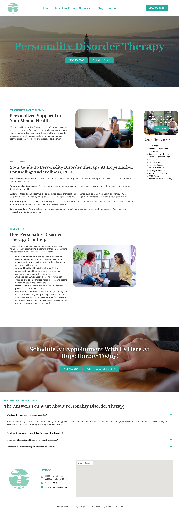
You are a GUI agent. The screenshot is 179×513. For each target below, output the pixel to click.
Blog (100, 8)
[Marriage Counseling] (162, 170)
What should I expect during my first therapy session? (31, 447)
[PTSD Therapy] (162, 176)
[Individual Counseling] (162, 165)
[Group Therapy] (162, 162)
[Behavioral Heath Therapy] (162, 154)
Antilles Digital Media (115, 506)
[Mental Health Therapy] (162, 173)
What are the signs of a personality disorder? (27, 415)
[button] (89, 414)
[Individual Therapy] (162, 167)
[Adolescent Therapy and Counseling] (162, 150)
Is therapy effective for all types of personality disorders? (32, 440)
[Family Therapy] (162, 159)
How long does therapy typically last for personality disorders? (35, 433)
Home (47, 8)
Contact (112, 8)
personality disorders (24, 262)
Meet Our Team (65, 8)
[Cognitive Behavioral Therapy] (162, 156)
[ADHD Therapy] (162, 145)
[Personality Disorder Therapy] (162, 178)
